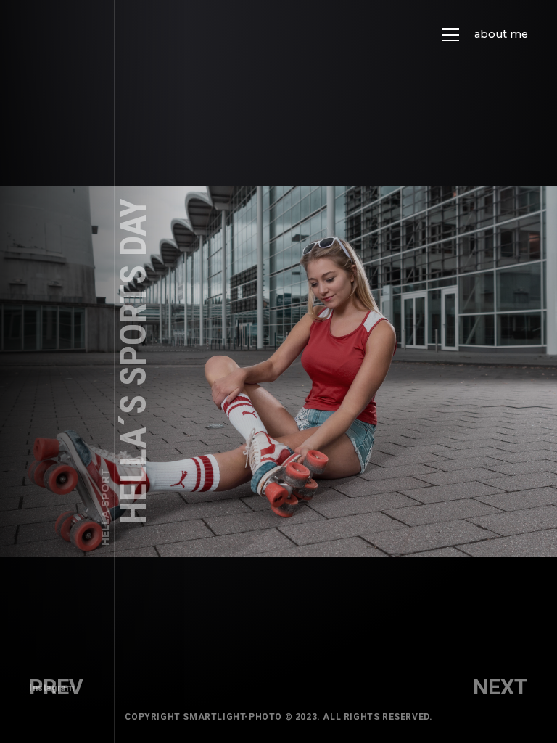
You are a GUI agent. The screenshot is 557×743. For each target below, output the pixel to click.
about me (501, 34)
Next (500, 686)
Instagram (51, 688)
